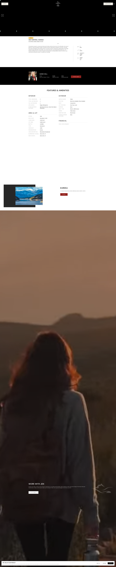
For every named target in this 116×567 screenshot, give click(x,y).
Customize (104, 563)
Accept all (110, 563)
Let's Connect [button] (33, 492)
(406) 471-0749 (55, 77)
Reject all (98, 563)
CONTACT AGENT (76, 76)
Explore (63, 194)
